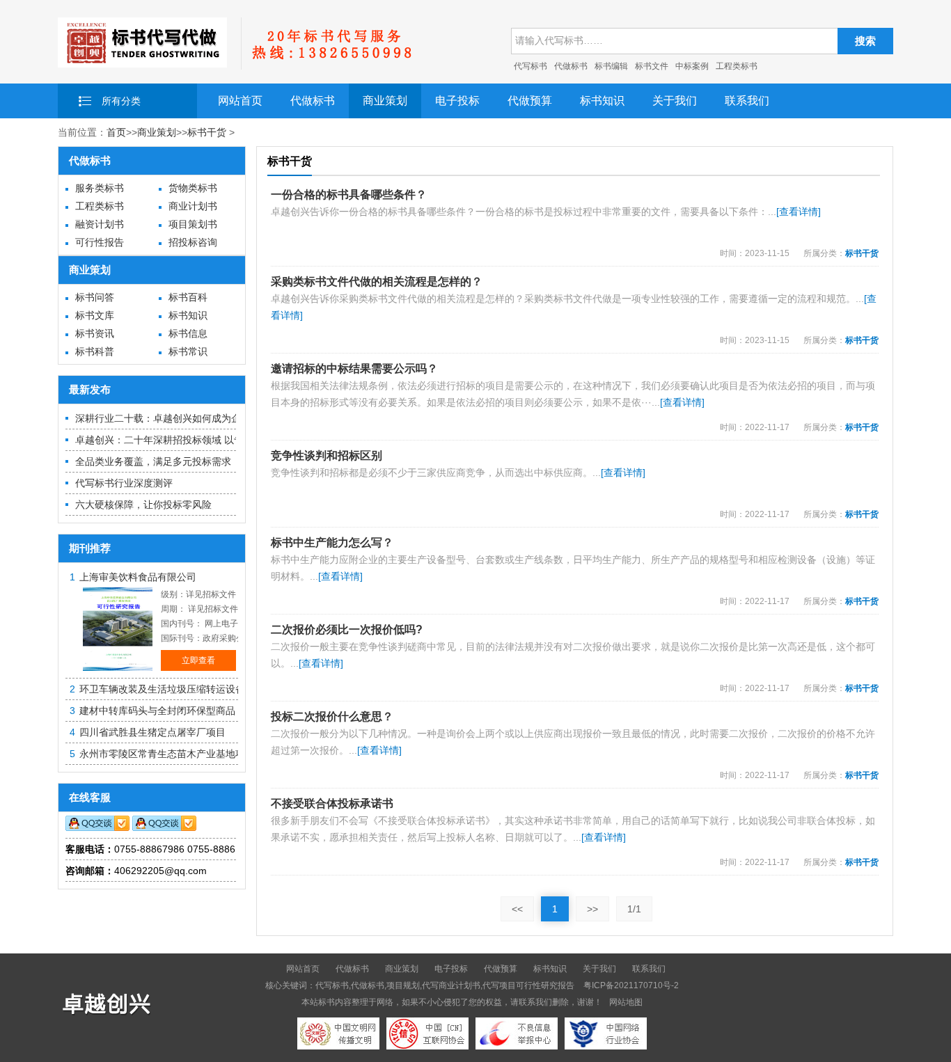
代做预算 (530, 100)
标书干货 (206, 132)
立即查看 (198, 660)
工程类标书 (736, 66)
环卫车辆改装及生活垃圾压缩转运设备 (162, 689)
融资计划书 (99, 224)
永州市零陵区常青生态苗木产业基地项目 (167, 753)
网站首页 (240, 100)
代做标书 (571, 66)
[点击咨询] (97, 827)
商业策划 (385, 100)
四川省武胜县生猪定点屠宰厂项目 (152, 732)
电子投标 (457, 100)
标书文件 (651, 66)
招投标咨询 (192, 242)
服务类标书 (99, 187)
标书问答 (94, 297)
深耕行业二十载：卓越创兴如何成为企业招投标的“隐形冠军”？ (210, 418)
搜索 (865, 41)
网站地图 (626, 1002)
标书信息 (187, 333)
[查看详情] (798, 211)
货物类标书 (192, 187)
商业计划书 (192, 206)
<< (517, 908)
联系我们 (747, 100)
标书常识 (187, 351)
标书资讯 (94, 333)
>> (592, 908)
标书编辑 (611, 66)
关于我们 (674, 100)
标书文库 (94, 315)
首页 (116, 132)
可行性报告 (99, 242)
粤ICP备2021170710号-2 (631, 985)
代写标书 (530, 66)
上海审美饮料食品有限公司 (137, 576)
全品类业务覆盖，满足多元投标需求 (153, 461)
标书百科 (187, 297)
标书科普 (94, 351)
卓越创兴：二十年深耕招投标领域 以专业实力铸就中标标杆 (203, 439)
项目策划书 (192, 224)
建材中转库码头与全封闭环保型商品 (157, 710)
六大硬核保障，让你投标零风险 (143, 504)
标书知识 (602, 100)
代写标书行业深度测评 (124, 483)
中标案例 (692, 66)
